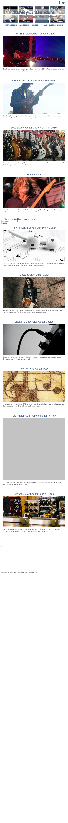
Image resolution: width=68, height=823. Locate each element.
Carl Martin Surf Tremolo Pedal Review (34, 415)
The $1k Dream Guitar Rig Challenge (34, 33)
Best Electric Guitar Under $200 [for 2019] (34, 127)
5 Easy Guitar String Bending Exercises (34, 80)
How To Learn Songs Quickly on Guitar (34, 227)
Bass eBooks (24, 25)
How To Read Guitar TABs (34, 368)
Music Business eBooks (53, 25)
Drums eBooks (36, 25)
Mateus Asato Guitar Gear (34, 274)
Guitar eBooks (11, 25)
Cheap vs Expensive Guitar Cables (34, 321)
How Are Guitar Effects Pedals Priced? (34, 493)
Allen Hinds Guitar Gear (34, 174)
